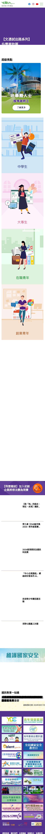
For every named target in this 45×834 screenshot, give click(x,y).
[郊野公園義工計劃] (11, 705)
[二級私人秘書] (34, 510)
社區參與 (27, 561)
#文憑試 (14, 64)
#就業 (43, 112)
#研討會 (40, 661)
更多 (41, 547)
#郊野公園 (32, 718)
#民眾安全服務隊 (29, 695)
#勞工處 (13, 453)
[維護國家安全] (22, 731)
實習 (6, 395)
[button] (29, 4)
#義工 (25, 718)
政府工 (5, 449)
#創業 (25, 600)
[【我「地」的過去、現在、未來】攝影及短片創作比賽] (11, 556)
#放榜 (21, 64)
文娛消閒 (8, 110)
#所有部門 (10, 478)
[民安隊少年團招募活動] (11, 674)
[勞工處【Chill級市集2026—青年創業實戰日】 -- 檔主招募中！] (11, 582)
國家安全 (15, 400)
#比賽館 (26, 571)
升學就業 (6, 59)
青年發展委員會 (17, 395)
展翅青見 (30, 395)
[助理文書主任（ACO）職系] (34, 467)
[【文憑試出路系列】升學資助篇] (22, 28)
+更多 (41, 413)
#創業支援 (32, 600)
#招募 (39, 695)
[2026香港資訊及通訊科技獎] (11, 613)
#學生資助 (6, 64)
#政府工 (5, 453)
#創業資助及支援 (29, 661)
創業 (6, 400)
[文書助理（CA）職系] (34, 489)
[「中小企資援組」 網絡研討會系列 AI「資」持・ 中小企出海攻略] (11, 643)
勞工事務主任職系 (12, 444)
